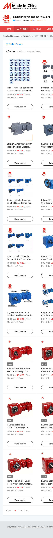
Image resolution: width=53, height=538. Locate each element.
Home (8, 28)
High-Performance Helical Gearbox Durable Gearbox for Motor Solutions (20, 315)
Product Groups (15, 44)
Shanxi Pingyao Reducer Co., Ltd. (31, 16)
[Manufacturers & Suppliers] (20, 5)
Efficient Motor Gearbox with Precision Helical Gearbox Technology (19, 146)
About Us (37, 28)
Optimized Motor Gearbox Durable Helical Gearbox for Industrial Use (19, 203)
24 (15, 510)
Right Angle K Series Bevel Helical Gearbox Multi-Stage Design (19, 483)
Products (24, 28)
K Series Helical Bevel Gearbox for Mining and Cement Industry (17, 427)
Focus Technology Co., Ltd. (35, 527)
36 (21, 510)
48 (27, 510)
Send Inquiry (20, 107)
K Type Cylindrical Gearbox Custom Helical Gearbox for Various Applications (19, 259)
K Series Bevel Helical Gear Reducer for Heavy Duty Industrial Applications (18, 371)
